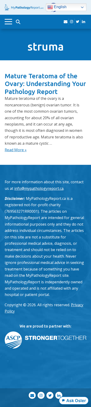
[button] (18, 22)
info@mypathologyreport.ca (38, 188)
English (59, 7)
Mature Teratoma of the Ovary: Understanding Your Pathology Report (45, 83)
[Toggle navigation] (8, 21)
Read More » (16, 149)
